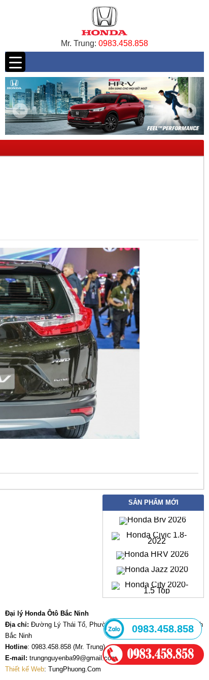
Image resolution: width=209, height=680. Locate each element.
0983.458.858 (123, 43)
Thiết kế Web (24, 669)
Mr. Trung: (79, 43)
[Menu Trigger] (15, 62)
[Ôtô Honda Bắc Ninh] (104, 37)
